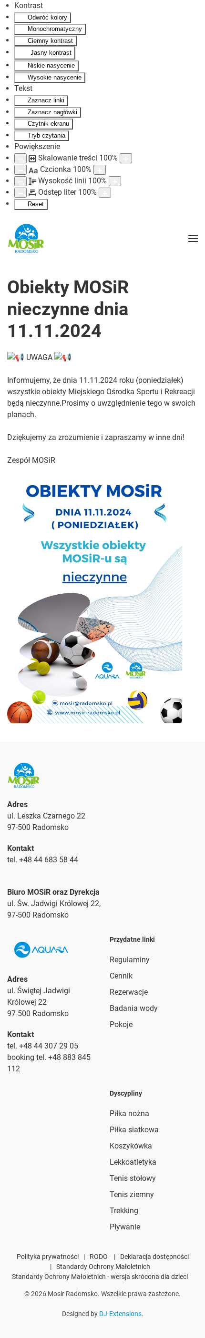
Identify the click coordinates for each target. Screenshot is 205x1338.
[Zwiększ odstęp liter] (105, 193)
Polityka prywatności (48, 1256)
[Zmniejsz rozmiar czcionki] (20, 170)
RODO (99, 1256)
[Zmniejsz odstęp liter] (20, 193)
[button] (193, 239)
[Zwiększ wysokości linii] (115, 181)
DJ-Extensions (120, 1314)
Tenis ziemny (132, 1194)
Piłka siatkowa (134, 1129)
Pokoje (121, 1024)
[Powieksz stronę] (126, 158)
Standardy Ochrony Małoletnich (103, 1266)
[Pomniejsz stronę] (20, 158)
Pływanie (125, 1226)
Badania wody (134, 1008)
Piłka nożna (129, 1113)
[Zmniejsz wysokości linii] (20, 181)
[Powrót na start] (26, 239)
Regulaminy (130, 959)
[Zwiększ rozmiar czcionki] (99, 170)
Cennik (121, 975)
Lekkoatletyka (133, 1162)
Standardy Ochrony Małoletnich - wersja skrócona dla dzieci (100, 1276)
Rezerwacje (129, 992)
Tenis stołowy (133, 1178)
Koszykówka (131, 1145)
